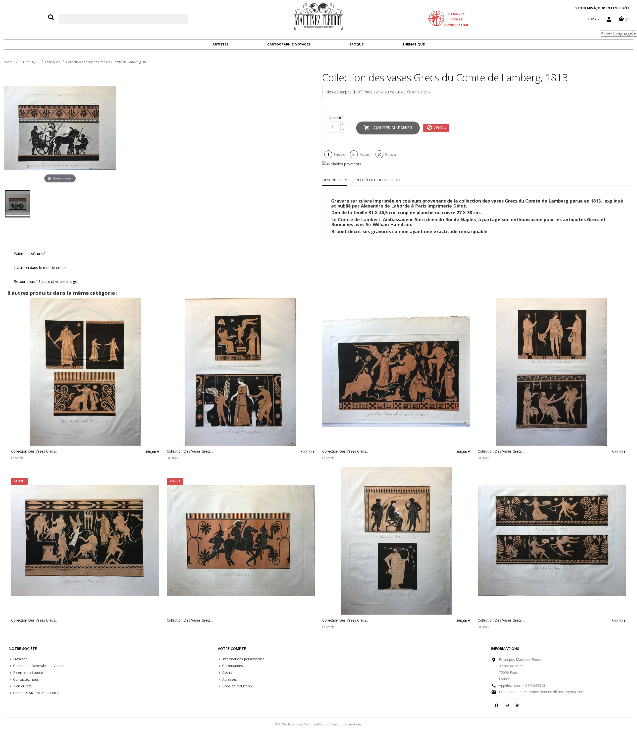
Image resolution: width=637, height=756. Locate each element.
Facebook (496, 705)
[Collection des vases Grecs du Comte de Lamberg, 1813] (17, 203)
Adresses (229, 679)
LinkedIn (518, 705)
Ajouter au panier (388, 128)
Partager (339, 154)
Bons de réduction (236, 686)
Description (334, 179)
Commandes (232, 665)
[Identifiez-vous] (608, 20)
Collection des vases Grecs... (34, 451)
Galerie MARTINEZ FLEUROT (36, 692)
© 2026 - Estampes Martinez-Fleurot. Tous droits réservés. (318, 724)
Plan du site (22, 686)
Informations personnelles (243, 659)
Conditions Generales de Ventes (38, 665)
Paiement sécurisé (27, 672)
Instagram (507, 705)
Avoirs (226, 672)
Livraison (20, 659)
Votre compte (232, 648)
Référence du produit (378, 179)
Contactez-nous (25, 679)
